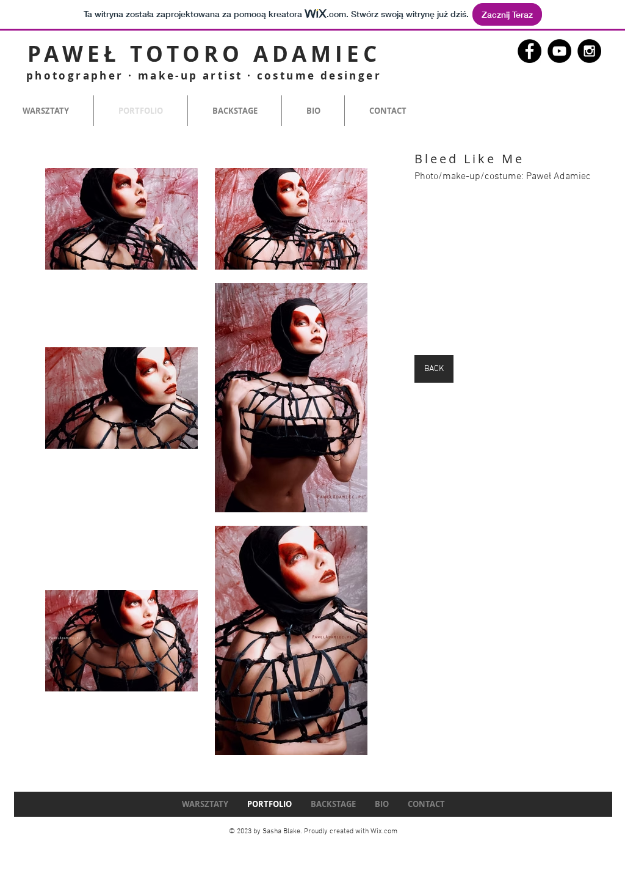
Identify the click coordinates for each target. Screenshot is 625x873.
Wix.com (383, 831)
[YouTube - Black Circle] (559, 51)
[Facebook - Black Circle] (529, 51)
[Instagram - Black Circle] (589, 51)
